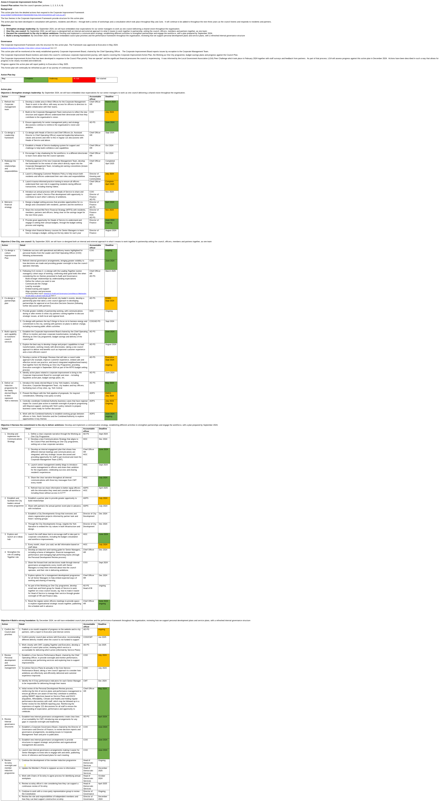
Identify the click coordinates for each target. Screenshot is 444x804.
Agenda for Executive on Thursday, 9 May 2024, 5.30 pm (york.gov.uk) (25, 48)
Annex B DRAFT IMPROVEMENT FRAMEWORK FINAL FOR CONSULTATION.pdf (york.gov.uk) (33, 15)
